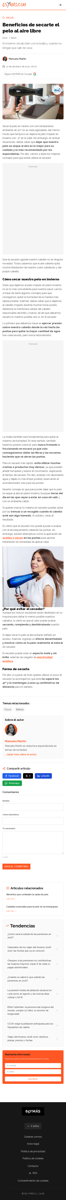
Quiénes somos (33, 1136)
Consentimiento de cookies (33, 1180)
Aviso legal (33, 1143)
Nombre (6, 801)
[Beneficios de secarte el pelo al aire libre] (57, 90)
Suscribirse (33, 1079)
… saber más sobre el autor (21, 754)
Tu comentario (8, 828)
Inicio (5, 38)
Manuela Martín (17, 58)
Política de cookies (33, 1158)
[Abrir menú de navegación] (60, 5)
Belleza (19, 709)
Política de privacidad (33, 1151)
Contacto (33, 1166)
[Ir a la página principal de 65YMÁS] (14, 5)
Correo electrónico (10, 815)
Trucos (7, 709)
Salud (10, 17)
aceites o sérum (12, 537)
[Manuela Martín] (4, 58)
